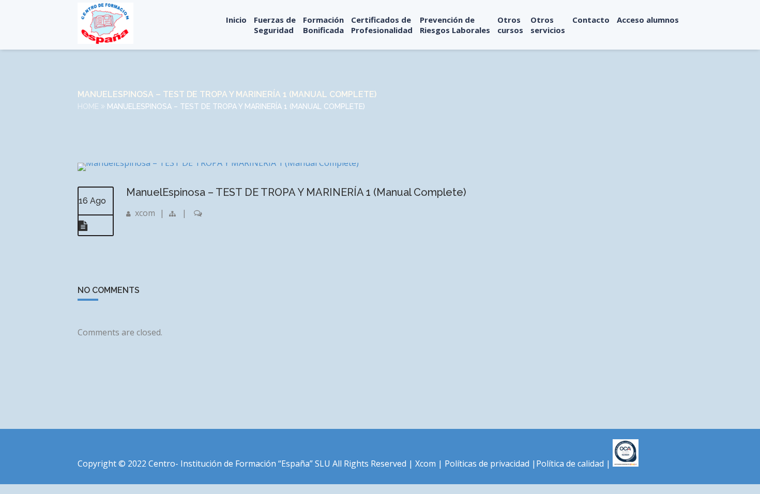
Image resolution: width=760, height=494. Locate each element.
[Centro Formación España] (105, 23)
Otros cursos (510, 24)
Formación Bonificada (323, 24)
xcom (145, 213)
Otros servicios (547, 24)
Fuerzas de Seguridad (275, 24)
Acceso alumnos (648, 19)
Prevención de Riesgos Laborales (455, 24)
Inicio (236, 19)
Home (88, 106)
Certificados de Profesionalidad (382, 24)
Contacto (591, 19)
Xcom (426, 463)
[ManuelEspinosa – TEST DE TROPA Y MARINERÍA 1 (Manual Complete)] (218, 162)
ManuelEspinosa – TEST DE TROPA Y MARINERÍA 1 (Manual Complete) (296, 192)
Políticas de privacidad (487, 463)
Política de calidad (570, 463)
